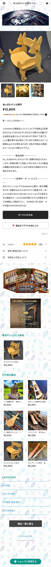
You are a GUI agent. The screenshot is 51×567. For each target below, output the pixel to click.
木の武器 (6, 485)
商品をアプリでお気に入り (26, 225)
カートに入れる (25, 215)
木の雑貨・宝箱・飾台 (11, 502)
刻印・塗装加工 (8, 510)
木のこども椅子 (9, 494)
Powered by (22, 541)
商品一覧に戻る (25, 523)
